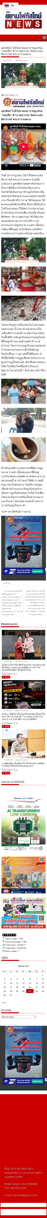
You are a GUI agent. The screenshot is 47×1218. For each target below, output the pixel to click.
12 (23, 983)
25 (17, 991)
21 (37, 987)
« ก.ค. (3, 1002)
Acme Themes (29, 1213)
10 (11, 983)
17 (11, 987)
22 (43, 987)
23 (4, 991)
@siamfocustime (22, 60)
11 (17, 983)
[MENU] (44, 37)
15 (43, 983)
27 (30, 991)
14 (37, 983)
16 (4, 987)
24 (11, 991)
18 (17, 987)
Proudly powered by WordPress (19, 1210)
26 (23, 991)
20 (30, 987)
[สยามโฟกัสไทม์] (3, 37)
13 (30, 983)
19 (23, 987)
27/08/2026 (7, 661)
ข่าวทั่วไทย (7, 583)
